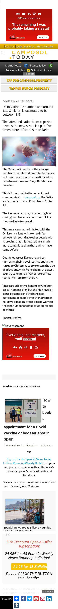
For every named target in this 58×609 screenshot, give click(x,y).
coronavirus (32, 197)
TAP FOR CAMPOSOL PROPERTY (29, 80)
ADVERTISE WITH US (25, 46)
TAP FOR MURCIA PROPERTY (29, 88)
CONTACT (9, 46)
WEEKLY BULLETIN (45, 46)
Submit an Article (41, 70)
